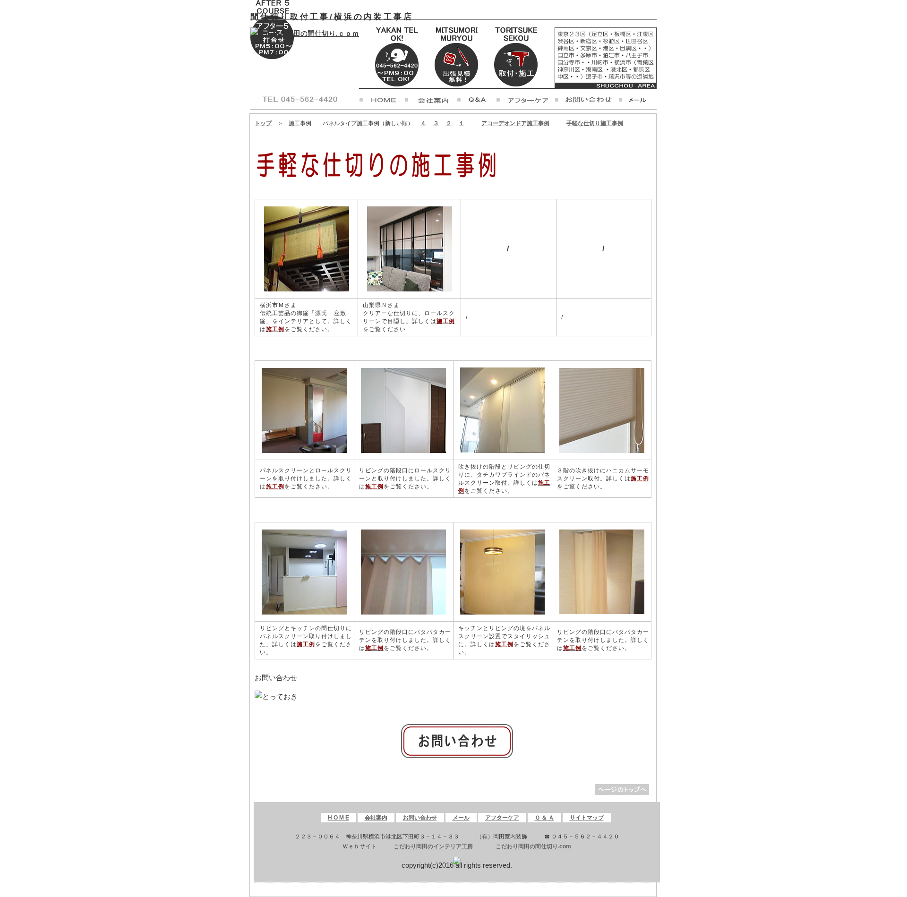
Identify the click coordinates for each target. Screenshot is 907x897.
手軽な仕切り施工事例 (594, 123)
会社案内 (376, 817)
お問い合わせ (420, 817)
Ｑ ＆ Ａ (544, 817)
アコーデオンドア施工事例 (515, 123)
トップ (263, 123)
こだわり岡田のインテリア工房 (433, 846)
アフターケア (502, 817)
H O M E (338, 817)
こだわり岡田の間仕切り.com (533, 846)
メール (461, 817)
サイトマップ (587, 817)
